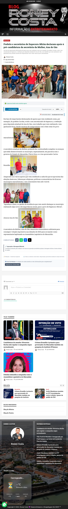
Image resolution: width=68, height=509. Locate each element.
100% (57, 109)
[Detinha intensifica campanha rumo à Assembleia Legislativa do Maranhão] (18, 362)
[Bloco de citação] (26, 293)
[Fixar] (18, 293)
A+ (61, 109)
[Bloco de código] (28, 293)
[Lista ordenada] (21, 293)
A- (53, 109)
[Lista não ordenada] (23, 293)
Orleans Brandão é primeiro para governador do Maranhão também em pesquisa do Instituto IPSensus (49, 344)
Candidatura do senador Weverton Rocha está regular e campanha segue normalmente (18, 344)
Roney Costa (9, 57)
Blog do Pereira (9, 413)
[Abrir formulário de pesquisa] (65, 34)
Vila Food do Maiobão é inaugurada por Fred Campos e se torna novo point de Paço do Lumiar (50, 439)
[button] (3, 34)
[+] (36, 293)
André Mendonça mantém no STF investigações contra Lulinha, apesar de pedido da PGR (8, 393)
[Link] (31, 293)
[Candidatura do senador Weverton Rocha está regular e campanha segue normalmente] (18, 330)
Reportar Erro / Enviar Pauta (12, 264)
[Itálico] (13, 293)
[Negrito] (11, 293)
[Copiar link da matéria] (17, 240)
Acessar (61, 281)
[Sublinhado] (16, 293)
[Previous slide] (61, 385)
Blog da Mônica (9, 409)
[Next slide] (63, 385)
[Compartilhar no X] (29, 240)
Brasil (16, 389)
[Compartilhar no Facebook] (25, 240)
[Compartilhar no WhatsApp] (21, 240)
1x (20, 109)
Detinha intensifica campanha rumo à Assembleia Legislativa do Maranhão (18, 376)
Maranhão (7, 40)
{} (33, 293)
